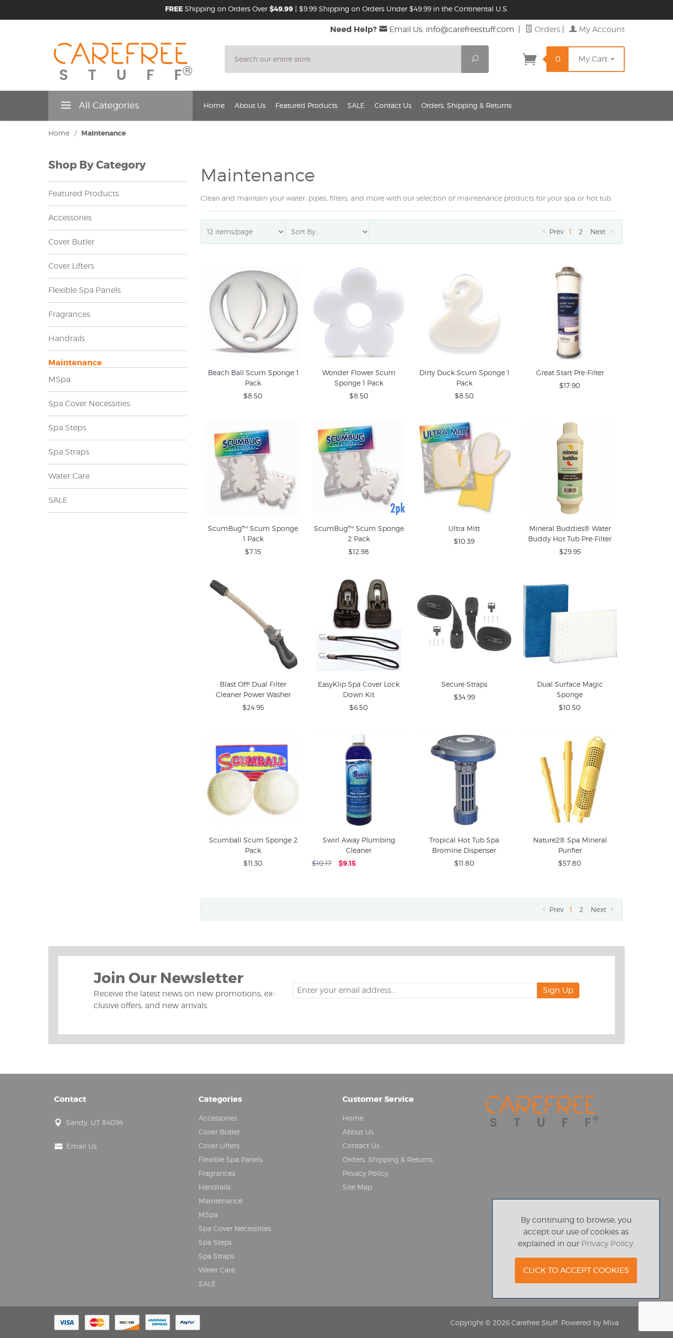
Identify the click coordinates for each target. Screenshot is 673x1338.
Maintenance (75, 362)
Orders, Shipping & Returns (466, 105)
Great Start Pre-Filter (570, 372)
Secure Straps (464, 684)
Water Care (69, 476)
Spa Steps (67, 427)
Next (598, 231)
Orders (546, 29)
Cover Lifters (71, 266)
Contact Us (392, 105)
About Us (250, 105)
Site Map (357, 1187)
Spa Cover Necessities (89, 403)
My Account (601, 29)
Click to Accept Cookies (576, 1270)
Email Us (82, 1146)
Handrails (66, 338)
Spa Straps (68, 452)
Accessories (70, 217)
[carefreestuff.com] (130, 63)
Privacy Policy (365, 1173)
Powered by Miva (590, 1322)
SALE (356, 105)
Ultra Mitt (464, 528)
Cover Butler (71, 241)
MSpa (59, 379)
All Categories (107, 105)
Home (214, 105)
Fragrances (69, 314)
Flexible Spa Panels (84, 290)
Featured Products (306, 105)
